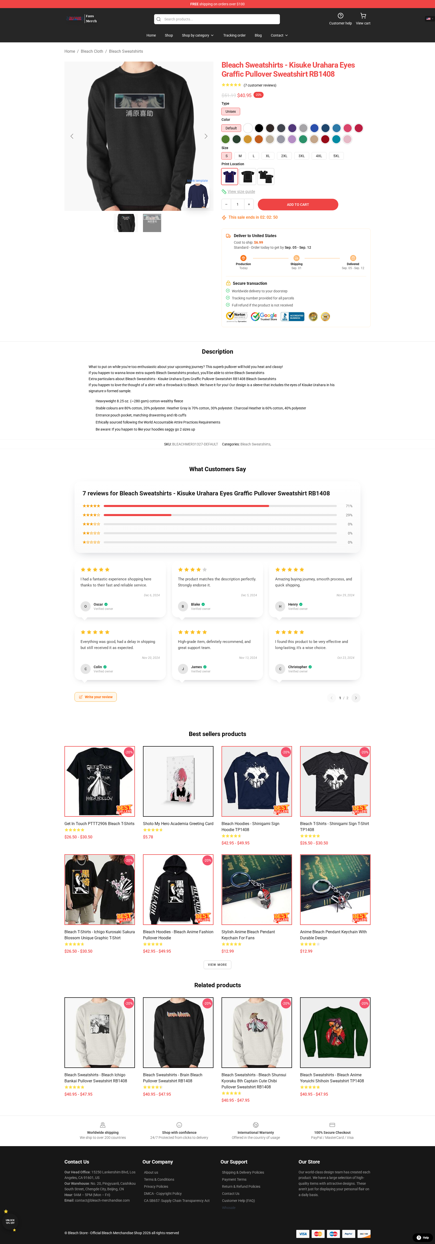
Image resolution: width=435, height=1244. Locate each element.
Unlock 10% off (10, 1221)
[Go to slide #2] (152, 223)
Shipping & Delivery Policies (243, 1172)
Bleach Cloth (92, 51)
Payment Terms (234, 1179)
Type (225, 103)
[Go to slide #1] (126, 223)
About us (151, 1172)
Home (69, 51)
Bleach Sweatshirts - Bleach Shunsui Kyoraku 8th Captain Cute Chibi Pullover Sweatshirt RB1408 (254, 1080)
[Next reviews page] (355, 697)
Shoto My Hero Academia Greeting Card (178, 823)
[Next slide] (205, 136)
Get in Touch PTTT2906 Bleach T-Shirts (99, 823)
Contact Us (230, 1194)
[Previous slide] (72, 136)
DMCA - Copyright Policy (163, 1194)
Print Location (233, 164)
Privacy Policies (156, 1186)
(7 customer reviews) (260, 85)
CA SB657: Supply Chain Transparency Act (177, 1201)
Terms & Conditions (159, 1179)
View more (217, 965)
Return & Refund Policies (241, 1186)
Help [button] (426, 1237)
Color (226, 120)
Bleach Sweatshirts (126, 51)
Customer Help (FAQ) (238, 1201)
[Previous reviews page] (331, 697)
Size (225, 148)
